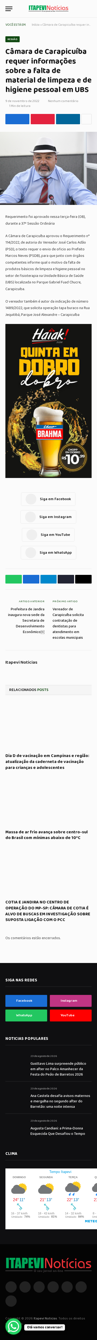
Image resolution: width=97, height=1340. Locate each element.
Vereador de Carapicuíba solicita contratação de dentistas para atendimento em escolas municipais (68, 623)
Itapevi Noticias (21, 662)
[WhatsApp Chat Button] (13, 1326)
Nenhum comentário (63, 101)
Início (36, 24)
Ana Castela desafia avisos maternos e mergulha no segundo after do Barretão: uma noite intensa (60, 1101)
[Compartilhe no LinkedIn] (68, 119)
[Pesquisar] (89, 9)
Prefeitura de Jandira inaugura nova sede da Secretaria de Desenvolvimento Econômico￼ (26, 620)
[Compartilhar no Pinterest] (43, 119)
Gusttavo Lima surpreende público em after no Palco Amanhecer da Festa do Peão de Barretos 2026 (58, 1069)
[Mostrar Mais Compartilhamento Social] (86, 119)
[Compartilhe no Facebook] (17, 119)
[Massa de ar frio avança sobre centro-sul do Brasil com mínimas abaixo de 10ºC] (48, 802)
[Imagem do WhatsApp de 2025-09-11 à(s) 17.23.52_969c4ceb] (48, 477)
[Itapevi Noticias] (48, 9)
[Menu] (8, 9)
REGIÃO (13, 39)
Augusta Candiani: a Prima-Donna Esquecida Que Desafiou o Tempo (57, 1131)
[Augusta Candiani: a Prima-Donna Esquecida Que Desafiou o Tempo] (15, 1127)
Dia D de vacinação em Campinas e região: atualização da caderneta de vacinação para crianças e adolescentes (47, 761)
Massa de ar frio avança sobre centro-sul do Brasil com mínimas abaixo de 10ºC (46, 835)
